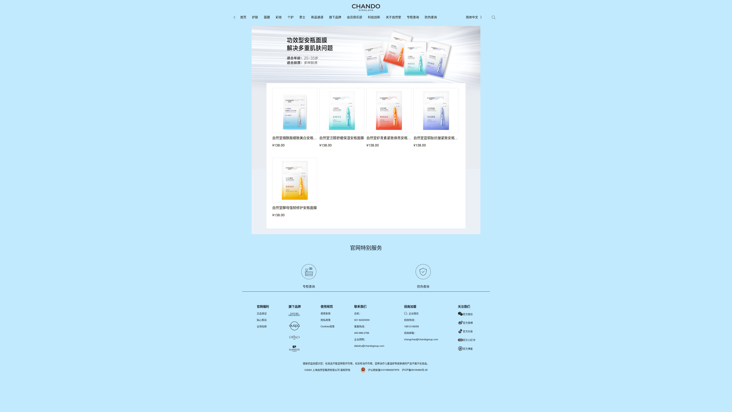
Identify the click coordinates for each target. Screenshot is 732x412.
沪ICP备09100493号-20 (415, 370)
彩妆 (279, 17)
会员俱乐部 (354, 17)
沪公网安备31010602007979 (383, 370)
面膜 (267, 17)
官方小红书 (469, 340)
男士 (302, 17)
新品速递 (317, 17)
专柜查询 (413, 17)
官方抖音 (468, 331)
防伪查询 (431, 17)
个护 (290, 17)
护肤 (255, 17)
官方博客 (468, 348)
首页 (243, 17)
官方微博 (468, 322)
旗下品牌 (335, 17)
